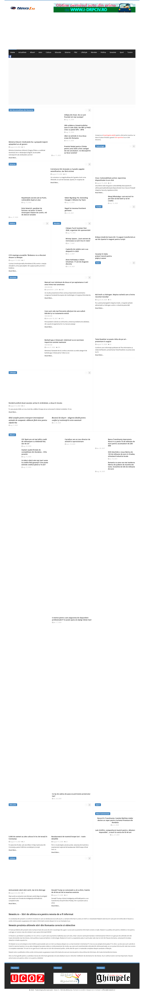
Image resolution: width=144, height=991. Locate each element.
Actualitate (22, 52)
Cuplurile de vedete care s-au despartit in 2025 (77, 250)
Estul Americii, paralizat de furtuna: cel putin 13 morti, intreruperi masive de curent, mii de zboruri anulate (34, 211)
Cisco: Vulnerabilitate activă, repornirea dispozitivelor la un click (110, 179)
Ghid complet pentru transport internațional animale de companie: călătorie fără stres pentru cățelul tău (28, 420)
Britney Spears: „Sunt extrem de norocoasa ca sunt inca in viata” (78, 240)
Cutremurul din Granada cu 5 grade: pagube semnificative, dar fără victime (67, 170)
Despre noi (90, 990)
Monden (94, 52)
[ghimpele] (113, 978)
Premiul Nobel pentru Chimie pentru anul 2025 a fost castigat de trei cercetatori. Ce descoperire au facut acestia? (77, 149)
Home (12, 52)
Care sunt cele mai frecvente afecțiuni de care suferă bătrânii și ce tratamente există (65, 312)
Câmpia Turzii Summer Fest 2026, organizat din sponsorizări (78, 229)
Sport (122, 52)
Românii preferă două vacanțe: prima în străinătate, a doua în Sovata (35, 403)
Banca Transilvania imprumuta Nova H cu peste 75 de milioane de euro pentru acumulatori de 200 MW (121, 442)
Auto (40, 52)
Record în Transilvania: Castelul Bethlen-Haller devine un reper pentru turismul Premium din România (115, 820)
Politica (103, 52)
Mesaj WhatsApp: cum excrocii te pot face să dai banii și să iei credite (120, 198)
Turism (129, 52)
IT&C (75, 52)
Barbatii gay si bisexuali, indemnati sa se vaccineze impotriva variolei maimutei (64, 341)
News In (56, 990)
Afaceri (32, 52)
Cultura (48, 52)
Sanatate (113, 52)
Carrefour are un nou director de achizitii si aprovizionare (77, 440)
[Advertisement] (72, 32)
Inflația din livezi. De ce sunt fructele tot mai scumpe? (75, 116)
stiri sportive (119, 137)
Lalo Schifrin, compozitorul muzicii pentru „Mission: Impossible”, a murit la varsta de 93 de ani (115, 831)
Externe (67, 52)
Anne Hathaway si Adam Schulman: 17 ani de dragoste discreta (77, 262)
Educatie (58, 52)
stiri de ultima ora (37, 936)
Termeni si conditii (79, 990)
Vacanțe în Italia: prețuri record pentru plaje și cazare (103, 256)
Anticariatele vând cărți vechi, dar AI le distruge (27, 890)
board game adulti (109, 135)
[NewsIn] (23, 8)
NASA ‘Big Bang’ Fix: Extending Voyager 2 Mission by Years (76, 199)
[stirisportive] (70, 978)
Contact (97, 990)
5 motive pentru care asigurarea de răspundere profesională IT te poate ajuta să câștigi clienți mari (71, 619)
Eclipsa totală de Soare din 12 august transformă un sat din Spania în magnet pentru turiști (115, 238)
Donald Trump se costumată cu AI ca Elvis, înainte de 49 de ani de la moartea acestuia (70, 891)
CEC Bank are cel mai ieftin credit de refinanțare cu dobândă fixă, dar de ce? (34, 441)
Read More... (13, 158)
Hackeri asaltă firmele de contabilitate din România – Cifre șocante (34, 452)
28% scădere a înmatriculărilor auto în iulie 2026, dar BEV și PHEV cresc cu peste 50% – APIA (77, 127)
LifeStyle (84, 52)
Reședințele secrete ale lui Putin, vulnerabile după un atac (34, 199)
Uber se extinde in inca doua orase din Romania (75, 137)
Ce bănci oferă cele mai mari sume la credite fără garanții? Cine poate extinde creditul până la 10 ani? (34, 462)
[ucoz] (27, 978)
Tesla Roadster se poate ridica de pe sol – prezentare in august (111, 340)
